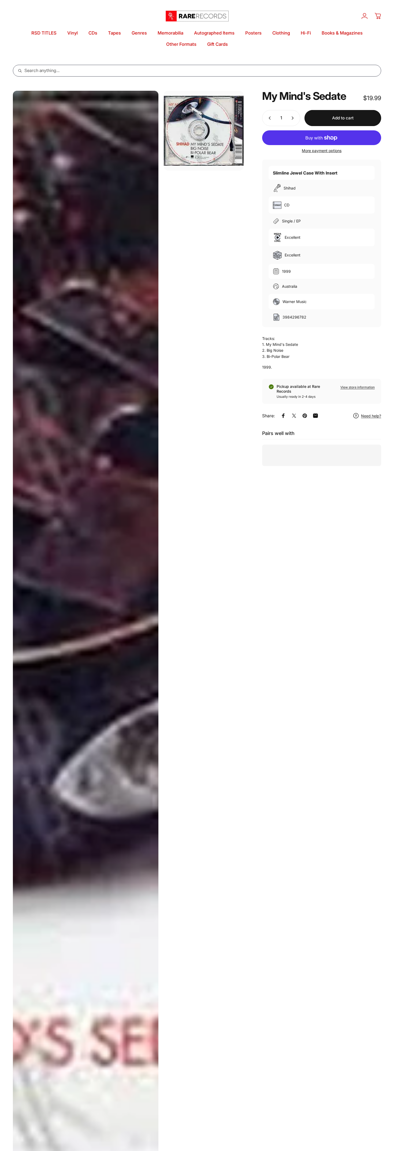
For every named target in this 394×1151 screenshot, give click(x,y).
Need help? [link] (371, 416)
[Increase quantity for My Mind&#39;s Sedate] (294, 118)
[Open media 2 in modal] (204, 131)
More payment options (321, 150)
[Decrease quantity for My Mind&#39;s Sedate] (268, 118)
